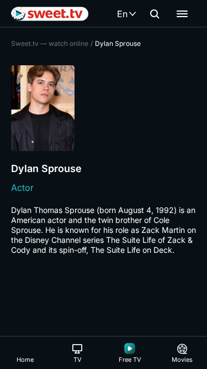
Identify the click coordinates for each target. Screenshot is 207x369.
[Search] (154, 14)
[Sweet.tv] (49, 14)
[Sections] (182, 14)
